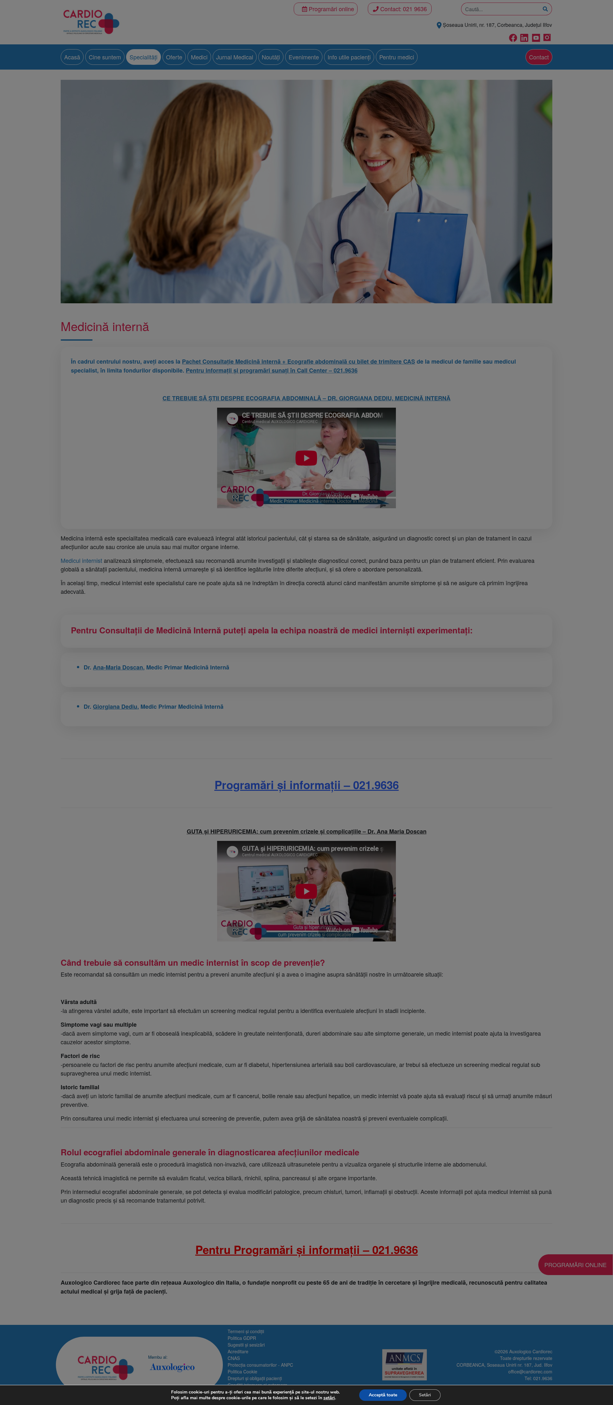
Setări (425, 1395)
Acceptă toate (383, 1395)
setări (329, 1398)
